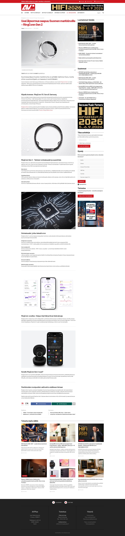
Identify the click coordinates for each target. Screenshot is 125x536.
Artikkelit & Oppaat (60, 12)
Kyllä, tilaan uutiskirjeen (85, 143)
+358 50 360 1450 (64, 519)
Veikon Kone (50, 110)
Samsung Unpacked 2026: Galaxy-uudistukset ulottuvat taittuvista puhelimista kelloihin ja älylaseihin (61, 481)
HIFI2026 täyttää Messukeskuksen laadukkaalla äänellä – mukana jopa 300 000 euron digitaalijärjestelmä (90, 36)
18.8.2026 (81, 489)
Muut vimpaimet (41, 18)
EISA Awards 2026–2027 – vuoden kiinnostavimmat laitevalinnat (87, 44)
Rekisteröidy (89, 1)
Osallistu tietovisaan (85, 196)
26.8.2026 (24, 452)
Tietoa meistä (90, 515)
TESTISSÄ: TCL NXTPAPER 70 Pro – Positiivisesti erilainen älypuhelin (88, 98)
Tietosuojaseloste (90, 524)
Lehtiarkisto (80, 12)
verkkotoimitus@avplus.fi (62, 524)
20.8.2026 (82, 39)
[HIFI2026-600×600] (91, 115)
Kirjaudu (82, 1)
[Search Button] (103, 13)
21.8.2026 (53, 455)
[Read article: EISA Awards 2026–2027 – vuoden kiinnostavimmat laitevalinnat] (34, 433)
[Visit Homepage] (28, 7)
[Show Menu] (22, 12)
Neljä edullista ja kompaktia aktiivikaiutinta (90, 58)
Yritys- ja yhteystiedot (90, 517)
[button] (92, 160)
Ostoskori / (100, 1)
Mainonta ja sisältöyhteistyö (90, 519)
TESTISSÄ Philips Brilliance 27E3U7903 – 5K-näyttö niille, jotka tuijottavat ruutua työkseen (91, 82)
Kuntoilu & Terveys (33, 18)
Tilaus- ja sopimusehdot (90, 522)
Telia (44, 110)
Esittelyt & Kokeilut (47, 12)
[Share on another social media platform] (74, 403)
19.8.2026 (53, 491)
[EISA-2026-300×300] (91, 213)
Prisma (40, 110)
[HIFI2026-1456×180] (77, 7)
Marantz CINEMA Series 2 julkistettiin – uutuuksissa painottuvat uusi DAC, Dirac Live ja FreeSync (91, 49)
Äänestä (81, 181)
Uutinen (27, 12)
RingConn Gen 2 (64, 82)
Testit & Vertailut (35, 12)
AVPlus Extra (72, 12)
